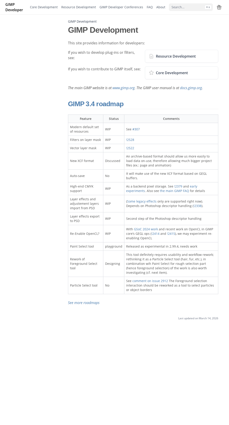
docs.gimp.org (191, 87)
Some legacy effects (142, 201)
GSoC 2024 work (146, 229)
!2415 (171, 233)
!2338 (197, 206)
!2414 (155, 233)
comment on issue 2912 (150, 281)
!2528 (130, 140)
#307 (136, 129)
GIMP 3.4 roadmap (96, 104)
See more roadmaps (84, 302)
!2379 (178, 186)
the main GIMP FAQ (174, 191)
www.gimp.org (123, 87)
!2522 (130, 148)
